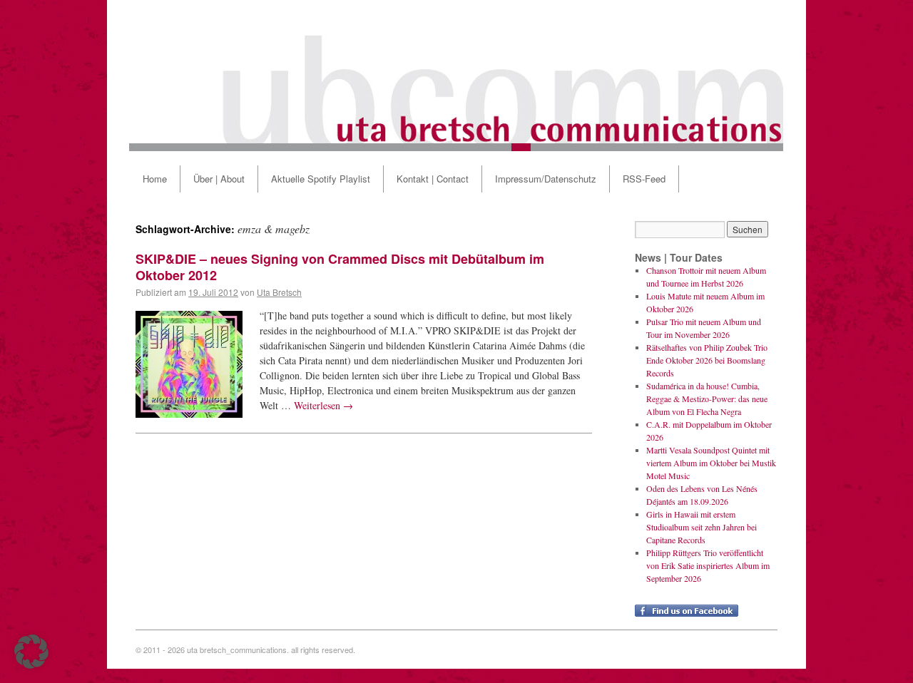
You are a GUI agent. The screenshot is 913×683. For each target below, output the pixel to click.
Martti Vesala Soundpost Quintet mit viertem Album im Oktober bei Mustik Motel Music (711, 462)
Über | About (219, 178)
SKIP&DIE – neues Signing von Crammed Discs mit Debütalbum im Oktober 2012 (340, 267)
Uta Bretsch (279, 292)
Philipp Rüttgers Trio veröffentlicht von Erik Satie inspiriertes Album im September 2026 (708, 565)
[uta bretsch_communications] (456, 75)
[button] (31, 651)
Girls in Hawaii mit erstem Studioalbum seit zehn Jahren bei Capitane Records (701, 526)
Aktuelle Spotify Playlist (320, 178)
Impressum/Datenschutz (545, 178)
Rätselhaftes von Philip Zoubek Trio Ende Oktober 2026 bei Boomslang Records (706, 360)
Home (155, 178)
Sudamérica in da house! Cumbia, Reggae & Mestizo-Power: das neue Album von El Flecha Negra (706, 398)
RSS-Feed (644, 178)
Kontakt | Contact (433, 178)
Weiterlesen (323, 405)
